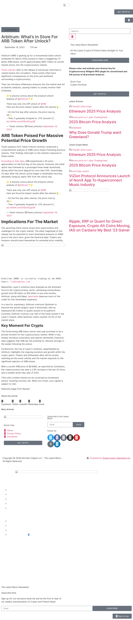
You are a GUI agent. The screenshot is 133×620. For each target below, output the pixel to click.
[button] (10, 29)
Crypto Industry (15, 525)
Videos (11, 494)
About (11, 508)
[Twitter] (50, 437)
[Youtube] (76, 437)
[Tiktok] (50, 444)
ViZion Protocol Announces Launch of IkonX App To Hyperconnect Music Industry (99, 180)
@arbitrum (23, 99)
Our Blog (12, 499)
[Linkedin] (57, 444)
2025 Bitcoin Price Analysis (92, 122)
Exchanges (13, 530)
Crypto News (14, 489)
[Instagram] (70, 437)
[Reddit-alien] (63, 437)
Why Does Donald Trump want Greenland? (95, 134)
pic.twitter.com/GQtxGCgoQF (20, 121)
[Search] (72, 36)
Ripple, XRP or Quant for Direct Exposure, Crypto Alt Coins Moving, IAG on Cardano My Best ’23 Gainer (99, 225)
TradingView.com (20, 281)
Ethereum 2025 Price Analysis (95, 111)
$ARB (43, 104)
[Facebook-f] (57, 437)
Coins (10, 503)
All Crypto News (18, 534)
